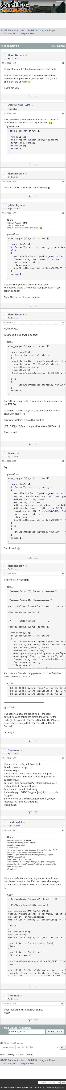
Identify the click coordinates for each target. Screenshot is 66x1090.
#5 (63, 322)
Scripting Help (10, 33)
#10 (62, 1003)
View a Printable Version (13, 1042)
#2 (63, 113)
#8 (63, 758)
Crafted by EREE (21, 1088)
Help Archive (27, 33)
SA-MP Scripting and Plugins (42, 30)
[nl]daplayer (15, 205)
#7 (63, 573)
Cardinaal (13, 750)
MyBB (12, 1088)
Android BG (37, 1088)
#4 (63, 213)
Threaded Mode (58, 46)
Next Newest (25, 1027)
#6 (63, 461)
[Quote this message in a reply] (36, 96)
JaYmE (12, 453)
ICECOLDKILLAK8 (19, 105)
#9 (63, 830)
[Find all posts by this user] (30, 96)
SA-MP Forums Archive (12, 30)
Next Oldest (10, 1027)
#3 (63, 181)
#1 (63, 63)
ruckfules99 (15, 822)
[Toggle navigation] (59, 4)
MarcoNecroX (16, 55)
